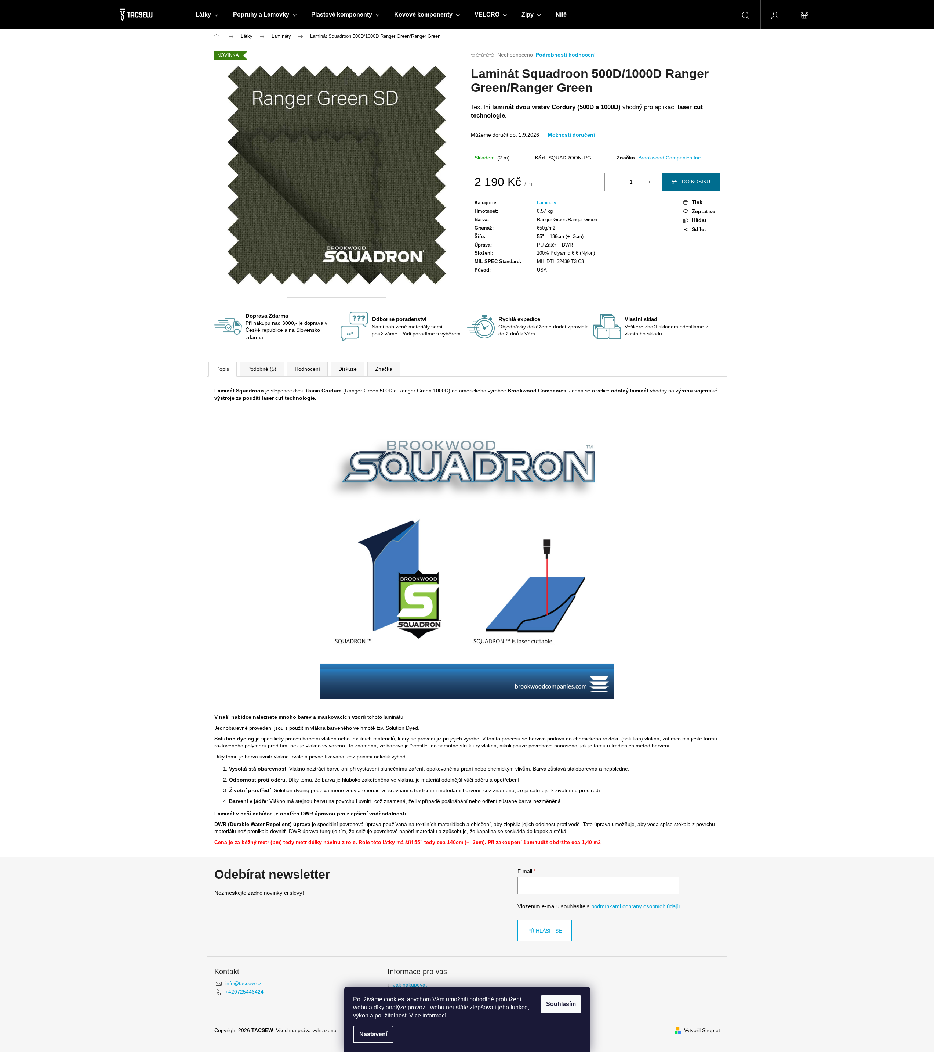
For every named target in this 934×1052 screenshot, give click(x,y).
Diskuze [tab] (347, 369)
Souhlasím (561, 1004)
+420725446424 (244, 992)
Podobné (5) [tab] (261, 369)
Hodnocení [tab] (307, 369)
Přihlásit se (544, 931)
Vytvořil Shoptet (702, 1030)
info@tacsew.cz (243, 983)
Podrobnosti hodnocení (566, 55)
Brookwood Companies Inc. (670, 158)
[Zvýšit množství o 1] (649, 182)
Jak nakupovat (410, 985)
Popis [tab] (222, 369)
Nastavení (373, 1034)
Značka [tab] (383, 369)
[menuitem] (207, 14)
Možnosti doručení (571, 135)
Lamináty (546, 202)
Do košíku (696, 181)
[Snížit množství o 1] (613, 182)
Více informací (427, 1015)
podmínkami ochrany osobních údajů (635, 906)
